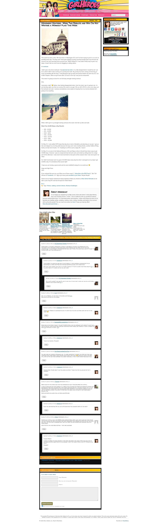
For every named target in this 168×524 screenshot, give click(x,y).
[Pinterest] (116, 30)
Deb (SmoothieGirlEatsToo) (62, 351)
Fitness (70, 11)
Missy (56, 470)
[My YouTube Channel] (109, 30)
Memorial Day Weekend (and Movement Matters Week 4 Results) (67, 225)
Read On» (112, 25)
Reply (44, 253)
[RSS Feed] (120, 30)
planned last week (68, 70)
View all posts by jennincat (51, 204)
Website (60, 484)
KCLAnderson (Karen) (61, 243)
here (74, 202)
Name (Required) (63, 477)
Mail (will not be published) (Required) (68, 481)
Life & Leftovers (104, 11)
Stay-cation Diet (77, 223)
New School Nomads (87, 178)
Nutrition (79, 11)
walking (54, 185)
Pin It (42, 184)
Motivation (101, 15)
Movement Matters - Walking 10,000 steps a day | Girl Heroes (62, 460)
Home (62, 11)
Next (96, 20)
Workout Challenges (71, 185)
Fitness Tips (93, 15)
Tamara (57, 381)
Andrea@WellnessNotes (61, 322)
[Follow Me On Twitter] (113, 30)
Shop (116, 11)
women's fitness (60, 185)
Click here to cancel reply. (48, 474)
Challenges (84, 15)
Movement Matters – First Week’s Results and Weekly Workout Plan (56, 225)
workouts (45, 66)
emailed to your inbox (75, 175)
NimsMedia (126, 521)
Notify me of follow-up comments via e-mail (53, 506)
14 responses (113, 54)
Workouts (66, 15)
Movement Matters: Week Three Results (44, 224)
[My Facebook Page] (106, 30)
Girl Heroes (90, 11)
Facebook (50, 175)
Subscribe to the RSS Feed (82, 173)
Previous (91, 20)
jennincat (59, 260)
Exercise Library (75, 15)
